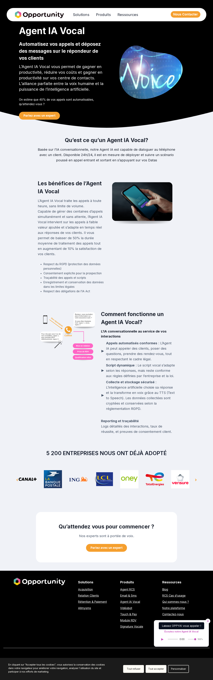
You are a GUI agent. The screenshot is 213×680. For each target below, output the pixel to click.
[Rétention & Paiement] (92, 602)
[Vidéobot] (126, 608)
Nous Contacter (185, 14)
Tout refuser (133, 668)
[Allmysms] (84, 608)
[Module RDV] (128, 620)
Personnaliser (178, 668)
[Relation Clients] (88, 596)
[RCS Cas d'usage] (174, 596)
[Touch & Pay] (128, 614)
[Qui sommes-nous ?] (175, 602)
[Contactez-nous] (173, 614)
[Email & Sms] (128, 596)
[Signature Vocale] (131, 626)
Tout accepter (156, 668)
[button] (39, 116)
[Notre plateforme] (173, 608)
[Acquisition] (85, 589)
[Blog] (165, 589)
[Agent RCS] (127, 589)
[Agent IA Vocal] (130, 602)
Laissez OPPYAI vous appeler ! (181, 625)
